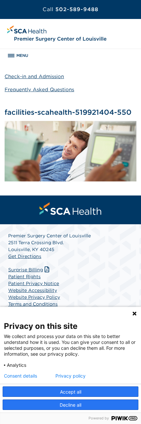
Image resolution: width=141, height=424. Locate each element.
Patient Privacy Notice (33, 283)
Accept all (70, 392)
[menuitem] (70, 208)
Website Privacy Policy (34, 297)
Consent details (20, 376)
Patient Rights (24, 276)
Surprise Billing (25, 269)
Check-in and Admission (34, 76)
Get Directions (24, 256)
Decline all (70, 405)
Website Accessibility (32, 290)
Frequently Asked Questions (39, 90)
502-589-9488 (70, 9)
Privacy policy (70, 376)
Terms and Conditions (33, 304)
